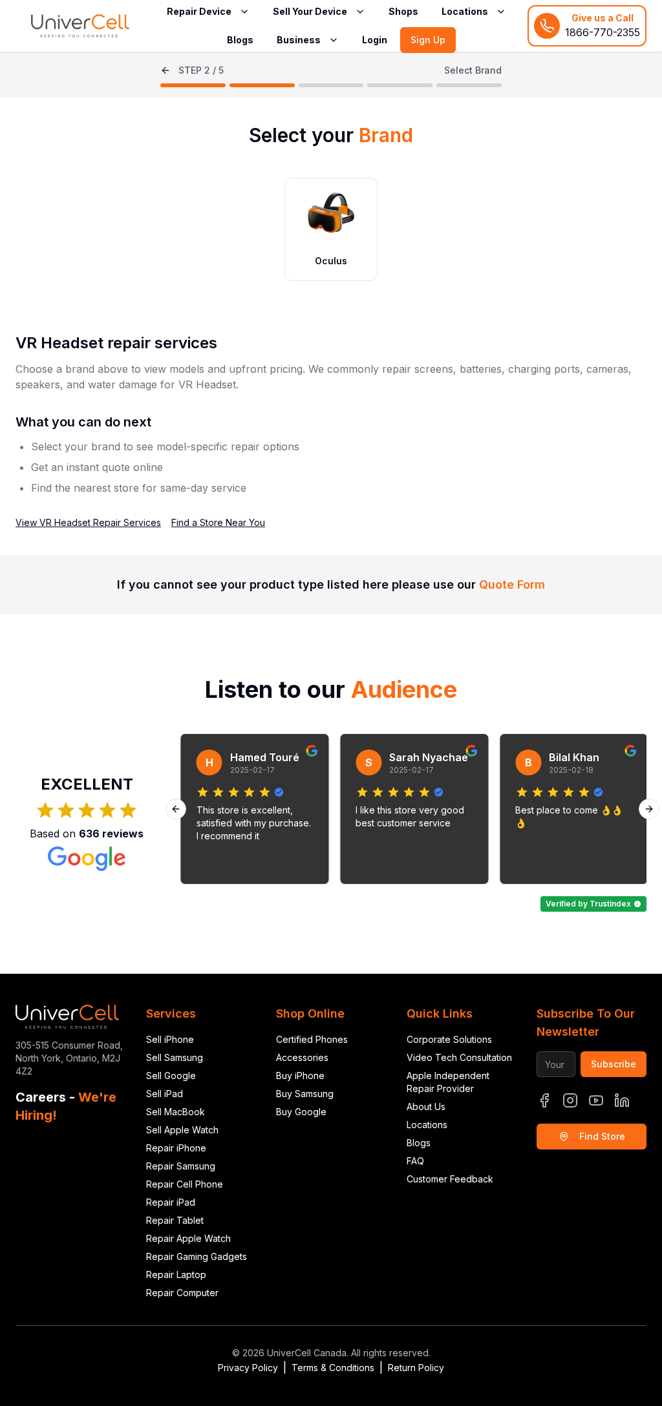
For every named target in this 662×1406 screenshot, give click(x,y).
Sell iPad (164, 1093)
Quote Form (512, 584)
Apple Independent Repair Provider (448, 1082)
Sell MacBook (175, 1111)
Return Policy (416, 1367)
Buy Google (301, 1111)
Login (374, 39)
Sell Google (171, 1075)
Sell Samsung (174, 1057)
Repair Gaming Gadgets (196, 1256)
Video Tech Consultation (459, 1057)
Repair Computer (182, 1292)
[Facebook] (544, 1100)
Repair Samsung (180, 1165)
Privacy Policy (248, 1367)
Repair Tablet (175, 1220)
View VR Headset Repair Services (88, 522)
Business (299, 39)
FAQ (415, 1160)
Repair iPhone (176, 1147)
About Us (426, 1106)
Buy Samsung (305, 1093)
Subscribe (613, 1063)
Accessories (302, 1057)
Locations (427, 1124)
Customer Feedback (450, 1178)
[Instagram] (570, 1100)
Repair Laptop (176, 1274)
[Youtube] (596, 1100)
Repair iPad (170, 1202)
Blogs (240, 39)
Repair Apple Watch (188, 1238)
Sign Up (428, 39)
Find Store (602, 1136)
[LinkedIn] (622, 1100)
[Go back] (165, 70)
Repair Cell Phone (184, 1184)
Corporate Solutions (449, 1039)
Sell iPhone (170, 1039)
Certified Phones (312, 1039)
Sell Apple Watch (182, 1129)
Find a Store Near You (218, 522)
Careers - (66, 1106)
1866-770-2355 (602, 32)
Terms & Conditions (333, 1367)
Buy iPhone (300, 1075)
